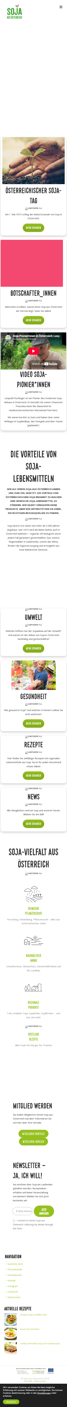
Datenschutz (14, 1297)
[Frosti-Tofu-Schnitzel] (10, 1334)
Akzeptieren (11, 1402)
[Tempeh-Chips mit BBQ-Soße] (10, 1319)
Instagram (13, 1286)
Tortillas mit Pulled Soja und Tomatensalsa (40, 1343)
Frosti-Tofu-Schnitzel (29, 1329)
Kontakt (12, 1280)
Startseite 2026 (15, 1263)
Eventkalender (15, 1275)
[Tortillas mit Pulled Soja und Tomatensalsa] (10, 1348)
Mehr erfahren (33, 228)
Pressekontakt (15, 1269)
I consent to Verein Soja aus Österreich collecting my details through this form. (33, 1224)
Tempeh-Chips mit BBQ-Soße (33, 1314)
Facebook (13, 1291)
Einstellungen (44, 1393)
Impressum (40, 1381)
